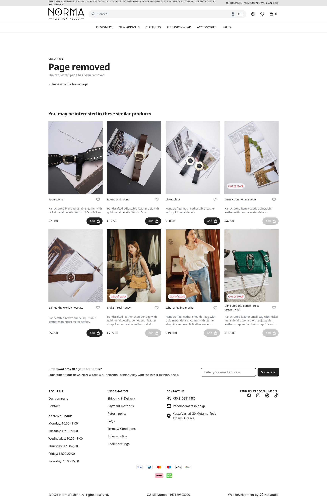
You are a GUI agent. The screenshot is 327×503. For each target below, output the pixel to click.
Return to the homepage (68, 84)
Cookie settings (118, 444)
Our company (58, 398)
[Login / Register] (253, 14)
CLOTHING (153, 27)
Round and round (118, 199)
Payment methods (120, 406)
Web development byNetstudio (253, 495)
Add (92, 221)
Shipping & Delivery (121, 398)
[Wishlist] (262, 14)
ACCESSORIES (206, 27)
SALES (227, 27)
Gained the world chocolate (65, 307)
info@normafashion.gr (189, 406)
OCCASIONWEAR (179, 27)
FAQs (111, 421)
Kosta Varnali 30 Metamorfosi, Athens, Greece (194, 415)
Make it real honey (119, 307)
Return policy (116, 413)
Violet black (173, 199)
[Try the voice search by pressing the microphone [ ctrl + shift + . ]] (233, 14)
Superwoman (56, 199)
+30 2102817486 (184, 398)
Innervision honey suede (240, 199)
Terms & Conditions (121, 429)
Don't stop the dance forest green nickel (241, 307)
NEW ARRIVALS (129, 27)
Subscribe (268, 372)
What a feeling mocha (180, 307)
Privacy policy (117, 436)
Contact (54, 406)
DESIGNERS (104, 27)
